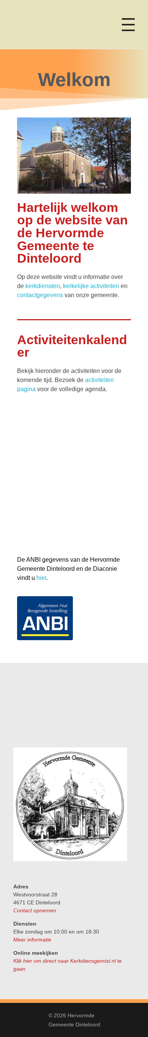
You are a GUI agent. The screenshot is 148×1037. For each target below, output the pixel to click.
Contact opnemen (34, 910)
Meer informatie (32, 940)
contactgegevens (40, 295)
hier (41, 578)
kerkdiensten (42, 286)
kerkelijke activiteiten (91, 286)
